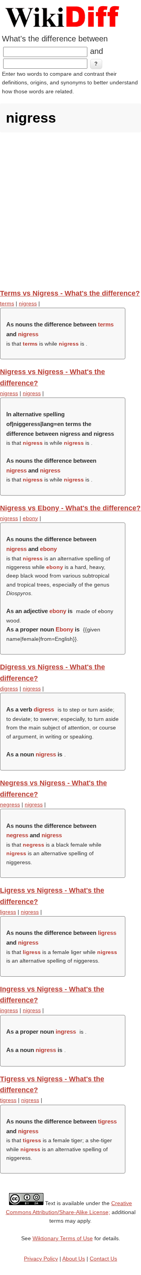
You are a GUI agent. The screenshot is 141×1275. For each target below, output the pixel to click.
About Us (73, 1258)
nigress (28, 303)
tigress (8, 1100)
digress (9, 688)
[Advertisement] (70, 210)
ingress (9, 1010)
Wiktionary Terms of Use (63, 1238)
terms (7, 303)
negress (10, 804)
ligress (8, 912)
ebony (30, 518)
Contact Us (103, 1258)
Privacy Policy (41, 1258)
